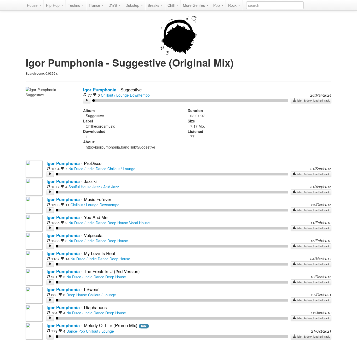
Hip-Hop (53, 5)
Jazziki (90, 181)
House (33, 5)
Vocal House (139, 222)
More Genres (194, 5)
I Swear (91, 289)
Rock (233, 5)
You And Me (95, 217)
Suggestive (131, 89)
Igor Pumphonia (99, 89)
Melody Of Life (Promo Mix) (110, 325)
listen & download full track (313, 100)
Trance (95, 5)
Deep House (117, 222)
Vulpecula (93, 235)
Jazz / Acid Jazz (106, 186)
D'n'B (113, 5)
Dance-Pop (75, 331)
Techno (74, 5)
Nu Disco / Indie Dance (87, 168)
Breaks (154, 5)
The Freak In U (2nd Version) (112, 271)
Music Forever (97, 199)
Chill (172, 5)
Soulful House (79, 186)
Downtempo (140, 95)
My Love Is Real (99, 253)
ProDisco (92, 163)
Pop (217, 5)
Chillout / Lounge (115, 95)
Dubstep (132, 5)
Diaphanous (95, 307)
